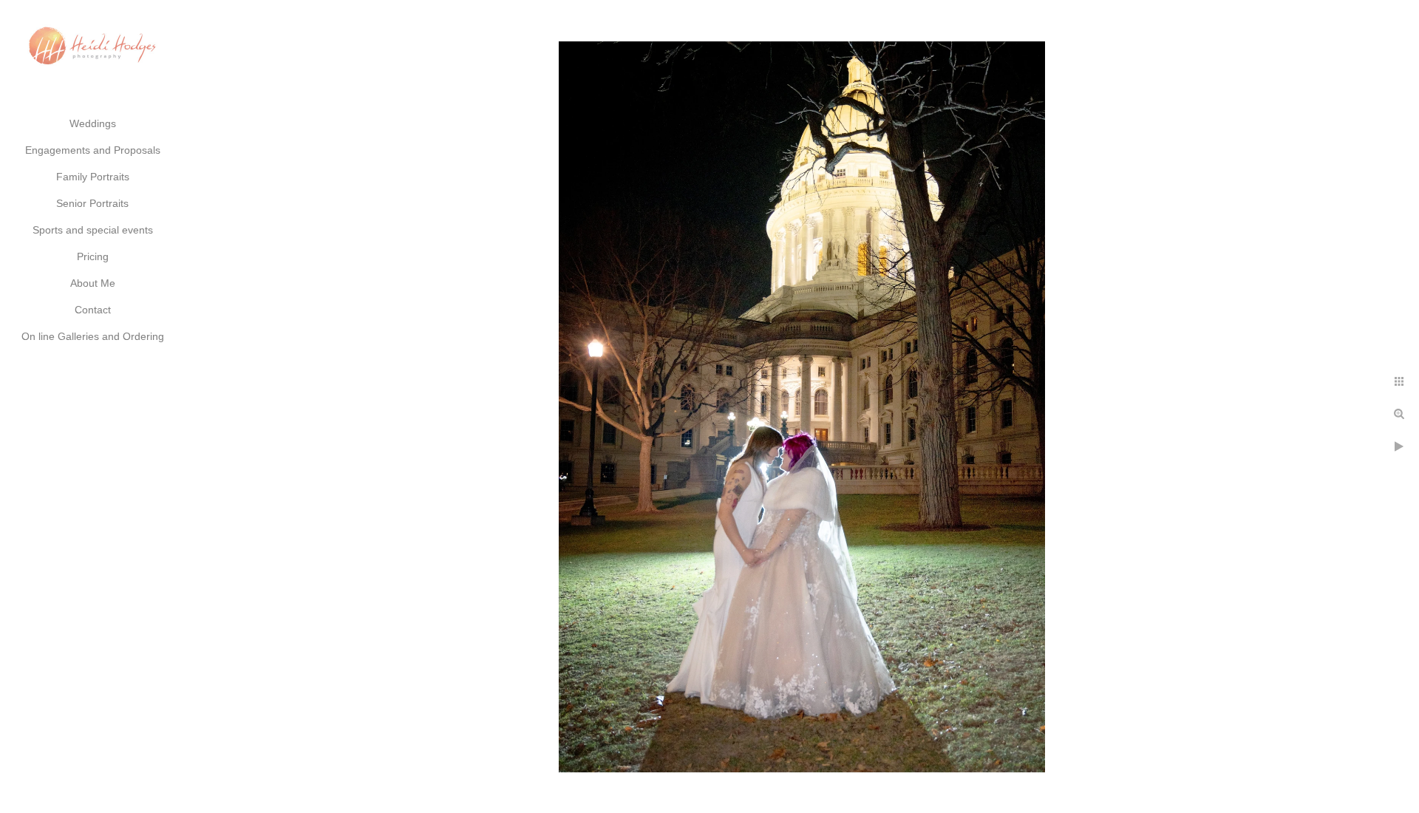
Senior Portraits (92, 203)
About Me (92, 283)
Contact (93, 310)
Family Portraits (92, 177)
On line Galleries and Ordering (92, 336)
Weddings (92, 123)
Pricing (93, 256)
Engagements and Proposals (92, 150)
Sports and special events (93, 230)
